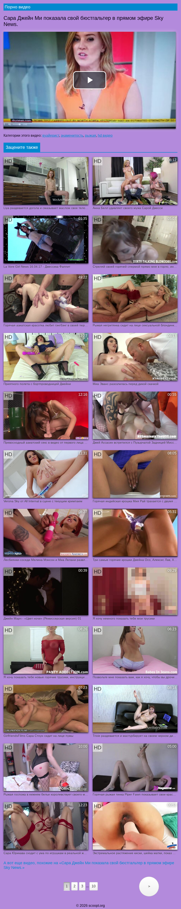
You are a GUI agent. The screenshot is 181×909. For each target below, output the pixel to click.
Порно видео (17, 7)
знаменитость (72, 135)
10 (94, 886)
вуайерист (50, 135)
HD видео (105, 135)
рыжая (90, 135)
